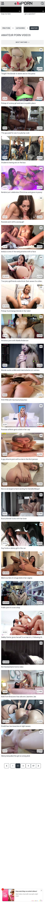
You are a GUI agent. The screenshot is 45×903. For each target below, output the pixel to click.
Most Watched (21, 42)
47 (33, 766)
